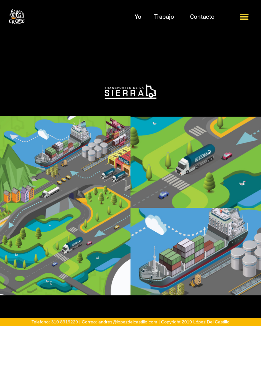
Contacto (202, 16)
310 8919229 (64, 322)
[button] (244, 17)
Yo (138, 16)
